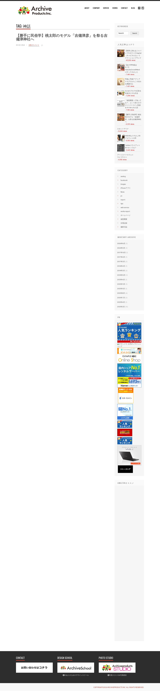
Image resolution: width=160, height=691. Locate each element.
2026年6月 (121, 243)
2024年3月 (121, 248)
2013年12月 (121, 275)
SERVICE (106, 8)
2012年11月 (121, 284)
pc (121, 196)
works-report (125, 211)
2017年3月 (121, 261)
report (123, 200)
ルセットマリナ (123, 129)
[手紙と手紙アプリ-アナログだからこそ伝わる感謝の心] (120, 85)
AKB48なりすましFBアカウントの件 (132, 137)
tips (122, 204)
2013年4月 (121, 280)
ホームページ (125, 215)
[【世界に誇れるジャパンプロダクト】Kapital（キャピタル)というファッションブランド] (120, 56)
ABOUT (86, 8)
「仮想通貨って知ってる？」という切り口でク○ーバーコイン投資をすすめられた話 (133, 104)
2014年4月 (121, 266)
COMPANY (96, 8)
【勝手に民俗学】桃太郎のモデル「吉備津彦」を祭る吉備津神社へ (62, 37)
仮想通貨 (124, 219)
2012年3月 (121, 307)
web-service (125, 207)
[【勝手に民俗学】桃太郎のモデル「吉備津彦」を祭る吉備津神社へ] (120, 120)
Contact (124, 8)
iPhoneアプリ (125, 188)
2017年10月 (121, 252)
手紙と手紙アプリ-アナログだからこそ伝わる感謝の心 (133, 81)
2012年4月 (121, 302)
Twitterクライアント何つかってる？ (132, 146)
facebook (124, 180)
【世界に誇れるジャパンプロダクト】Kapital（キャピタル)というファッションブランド (133, 54)
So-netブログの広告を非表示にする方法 (133, 92)
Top (154, 685)
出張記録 (124, 223)
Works (115, 8)
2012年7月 (121, 298)
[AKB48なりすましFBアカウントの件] (120, 141)
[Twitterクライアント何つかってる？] (120, 151)
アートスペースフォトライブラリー (125, 156)
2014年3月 (121, 271)
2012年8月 (121, 293)
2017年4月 (121, 257)
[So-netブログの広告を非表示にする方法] (120, 96)
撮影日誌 (124, 227)
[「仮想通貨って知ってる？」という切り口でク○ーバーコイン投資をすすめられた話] (120, 106)
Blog (133, 8)
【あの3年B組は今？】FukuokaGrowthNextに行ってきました (132, 68)
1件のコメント (34, 45)
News (122, 192)
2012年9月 (121, 289)
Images (123, 184)
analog (123, 176)
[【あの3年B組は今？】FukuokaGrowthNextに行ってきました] (120, 70)
